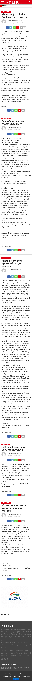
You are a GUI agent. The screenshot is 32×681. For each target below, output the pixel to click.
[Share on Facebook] (7, 27)
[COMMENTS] (24, 27)
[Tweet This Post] (10, 27)
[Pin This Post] (17, 27)
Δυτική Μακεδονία (15, 20)
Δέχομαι (16, 679)
